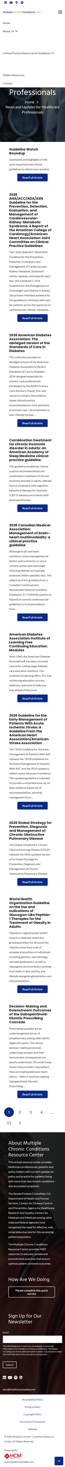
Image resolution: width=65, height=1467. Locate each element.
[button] (60, 12)
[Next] (20, 1123)
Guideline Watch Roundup (23, 151)
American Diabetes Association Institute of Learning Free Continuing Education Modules (29, 642)
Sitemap (32, 1429)
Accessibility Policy (32, 1399)
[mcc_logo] (22, 12)
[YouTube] (10, 1377)
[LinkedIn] (4, 1377)
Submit (10, 1364)
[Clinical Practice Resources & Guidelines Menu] (4, 57)
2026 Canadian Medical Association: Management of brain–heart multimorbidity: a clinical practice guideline (29, 535)
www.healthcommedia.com (19, 1461)
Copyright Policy (32, 1414)
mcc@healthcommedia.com (19, 1389)
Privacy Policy (32, 1406)
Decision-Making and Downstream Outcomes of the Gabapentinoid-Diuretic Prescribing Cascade (30, 1014)
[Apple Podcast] (21, 1377)
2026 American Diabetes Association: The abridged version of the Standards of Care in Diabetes (30, 343)
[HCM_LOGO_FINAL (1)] (12, 1456)
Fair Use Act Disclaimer (32, 1421)
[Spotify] (16, 1377)
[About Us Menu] (4, 35)
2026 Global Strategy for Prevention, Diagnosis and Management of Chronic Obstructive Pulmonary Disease (30, 830)
